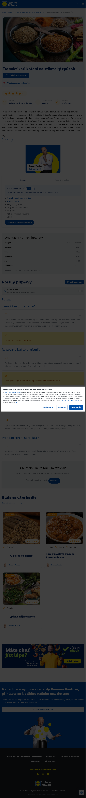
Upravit (62, 407)
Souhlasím (76, 407)
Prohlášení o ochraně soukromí (70, 400)
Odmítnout (47, 407)
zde (16, 402)
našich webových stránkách (13, 392)
